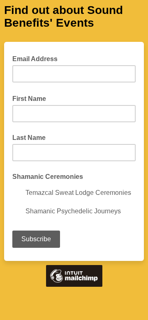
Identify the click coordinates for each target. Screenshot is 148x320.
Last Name (29, 137)
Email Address (37, 58)
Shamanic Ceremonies (47, 176)
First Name (31, 98)
